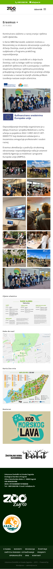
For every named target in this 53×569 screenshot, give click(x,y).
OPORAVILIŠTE (15, 555)
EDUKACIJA (30, 549)
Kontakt (36, 555)
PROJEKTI (41, 552)
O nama (7, 549)
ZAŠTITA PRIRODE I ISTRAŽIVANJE (19, 552)
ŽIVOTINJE (42, 549)
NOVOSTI (18, 549)
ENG (27, 555)
